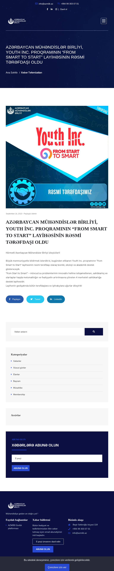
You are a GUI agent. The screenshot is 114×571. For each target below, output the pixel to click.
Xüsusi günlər (19, 367)
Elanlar (16, 374)
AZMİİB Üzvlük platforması (15, 527)
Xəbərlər (17, 361)
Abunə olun (43, 549)
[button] (104, 21)
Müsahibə (17, 388)
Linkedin (57, 299)
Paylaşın (16, 299)
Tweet (37, 299)
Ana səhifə (12, 72)
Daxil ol (63, 9)
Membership (19, 394)
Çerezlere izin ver (57, 567)
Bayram (16, 381)
